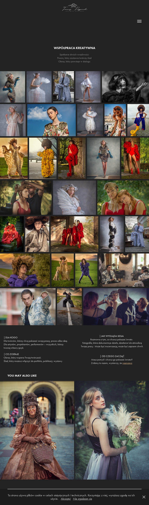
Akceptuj (66, 498)
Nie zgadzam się (82, 498)
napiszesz (127, 363)
